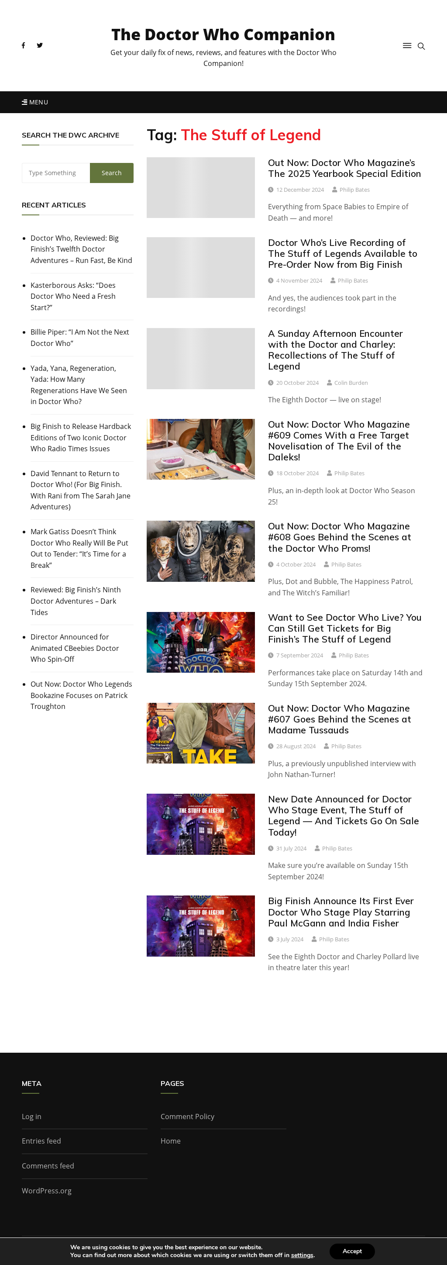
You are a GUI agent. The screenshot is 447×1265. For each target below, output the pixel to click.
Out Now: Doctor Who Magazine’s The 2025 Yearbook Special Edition (344, 168)
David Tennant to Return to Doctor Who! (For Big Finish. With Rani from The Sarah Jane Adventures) (81, 490)
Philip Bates (355, 190)
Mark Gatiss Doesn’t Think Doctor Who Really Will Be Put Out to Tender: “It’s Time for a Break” (79, 548)
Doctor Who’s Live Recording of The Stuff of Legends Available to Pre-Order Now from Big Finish (342, 253)
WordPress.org (47, 1191)
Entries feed (41, 1141)
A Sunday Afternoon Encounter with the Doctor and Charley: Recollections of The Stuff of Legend (335, 350)
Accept (352, 1251)
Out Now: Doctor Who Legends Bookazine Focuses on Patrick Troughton (81, 695)
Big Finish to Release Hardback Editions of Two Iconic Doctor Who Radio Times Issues (81, 437)
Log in (31, 1116)
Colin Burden (351, 383)
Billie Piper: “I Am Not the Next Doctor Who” (80, 337)
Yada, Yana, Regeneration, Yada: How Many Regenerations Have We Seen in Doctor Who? (79, 385)
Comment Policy (187, 1116)
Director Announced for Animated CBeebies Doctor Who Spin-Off (75, 648)
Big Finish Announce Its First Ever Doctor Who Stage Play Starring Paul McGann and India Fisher (341, 911)
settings (302, 1255)
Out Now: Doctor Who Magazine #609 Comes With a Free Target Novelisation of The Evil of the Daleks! (339, 440)
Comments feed (48, 1166)
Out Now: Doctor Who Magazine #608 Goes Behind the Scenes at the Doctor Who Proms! (339, 536)
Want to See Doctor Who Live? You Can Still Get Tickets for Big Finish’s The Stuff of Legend (345, 628)
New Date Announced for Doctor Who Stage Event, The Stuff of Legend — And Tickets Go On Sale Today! (343, 815)
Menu (37, 102)
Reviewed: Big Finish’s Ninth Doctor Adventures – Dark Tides (76, 601)
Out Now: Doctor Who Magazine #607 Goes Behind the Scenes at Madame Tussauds (339, 719)
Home (171, 1141)
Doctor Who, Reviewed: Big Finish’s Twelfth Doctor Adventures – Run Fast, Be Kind (81, 249)
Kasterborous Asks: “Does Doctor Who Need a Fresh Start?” (73, 296)
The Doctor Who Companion (223, 34)
